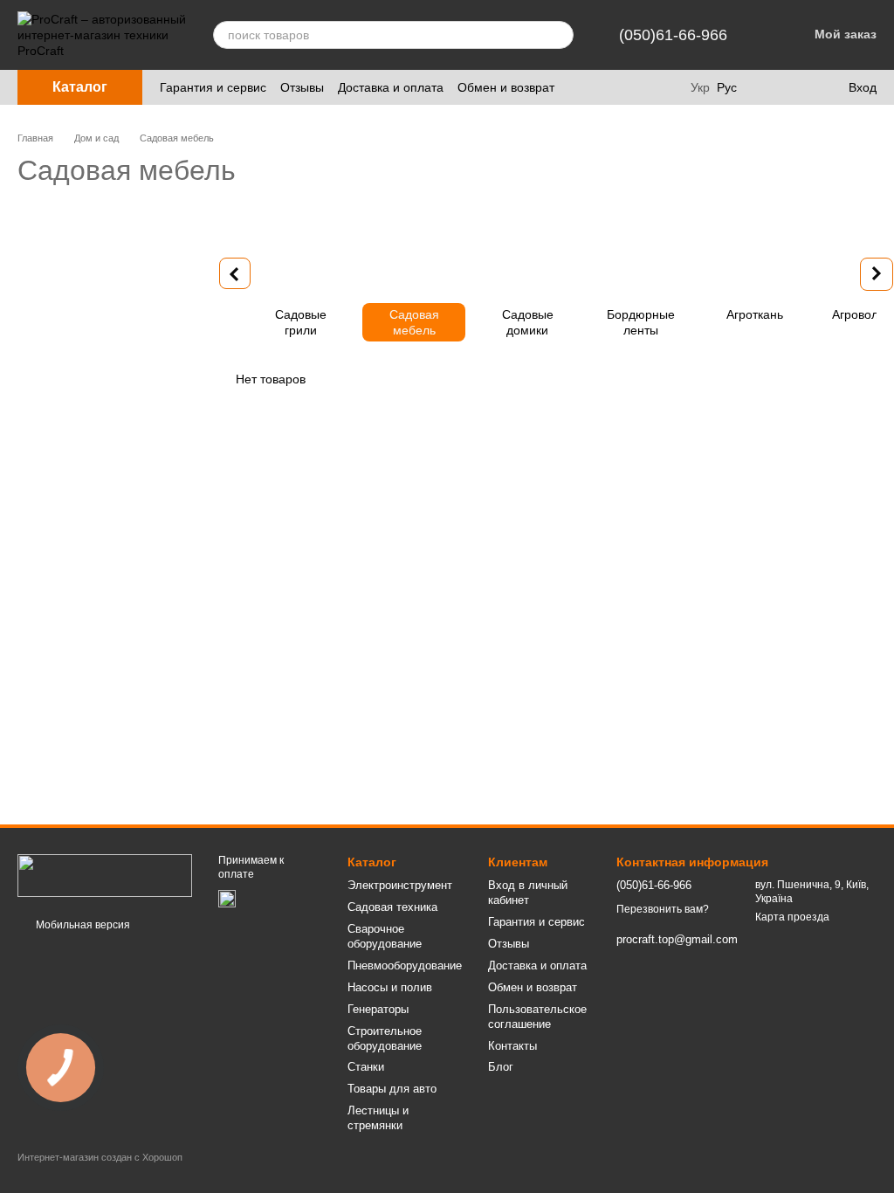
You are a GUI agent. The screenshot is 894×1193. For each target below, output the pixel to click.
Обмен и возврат (505, 87)
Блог (500, 1066)
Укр (700, 87)
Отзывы (302, 87)
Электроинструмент (399, 885)
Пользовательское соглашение (537, 1017)
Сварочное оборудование (384, 936)
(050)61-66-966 (673, 35)
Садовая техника (392, 907)
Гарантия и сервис (213, 87)
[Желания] (798, 87)
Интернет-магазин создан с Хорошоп (99, 1157)
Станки (365, 1066)
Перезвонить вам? (662, 909)
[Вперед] (876, 274)
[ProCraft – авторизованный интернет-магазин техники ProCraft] (104, 875)
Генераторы (378, 1009)
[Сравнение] (763, 87)
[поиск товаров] (560, 35)
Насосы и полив (389, 987)
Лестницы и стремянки (378, 1118)
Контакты (512, 1045)
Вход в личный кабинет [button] (527, 893)
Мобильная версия (81, 925)
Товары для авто (392, 1088)
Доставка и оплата (391, 87)
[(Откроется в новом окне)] (227, 899)
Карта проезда (792, 917)
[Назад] (235, 273)
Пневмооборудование (404, 965)
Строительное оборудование (384, 1038)
